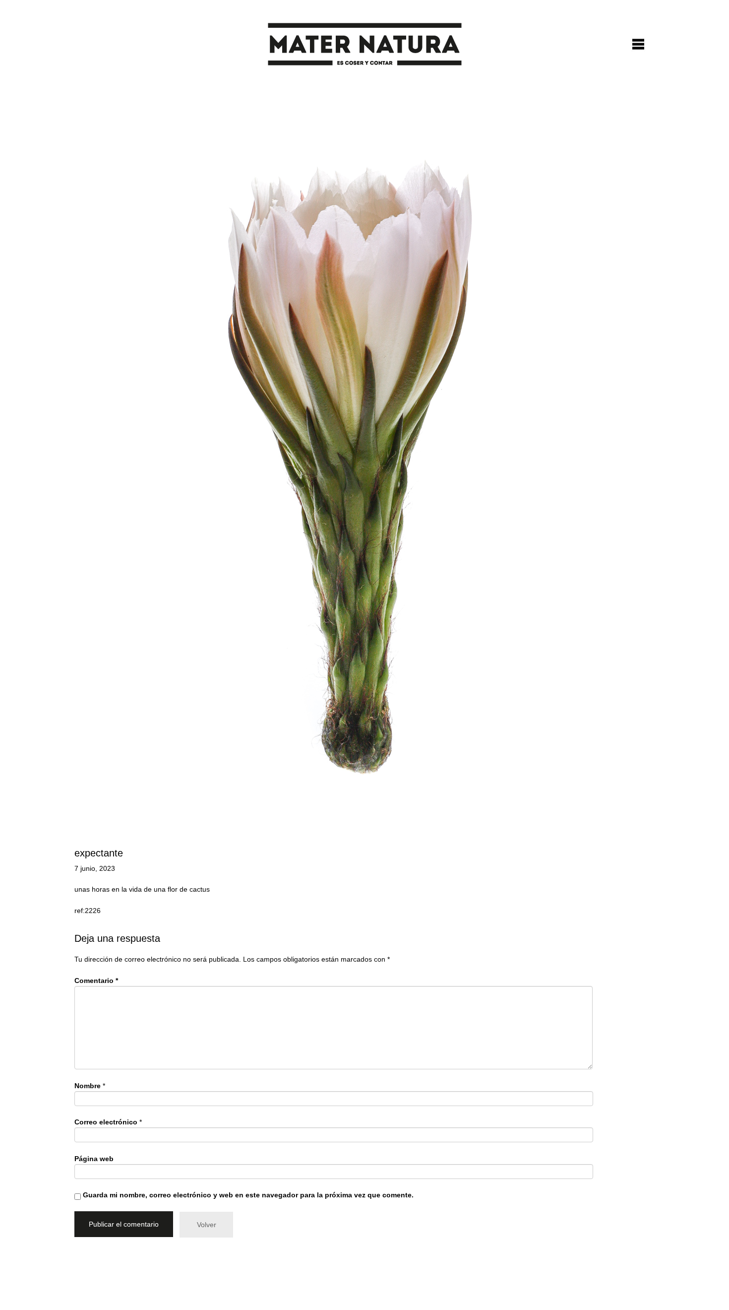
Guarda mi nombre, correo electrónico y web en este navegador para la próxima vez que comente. (248, 1195)
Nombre (87, 1086)
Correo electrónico (105, 1122)
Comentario (96, 980)
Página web (94, 1159)
